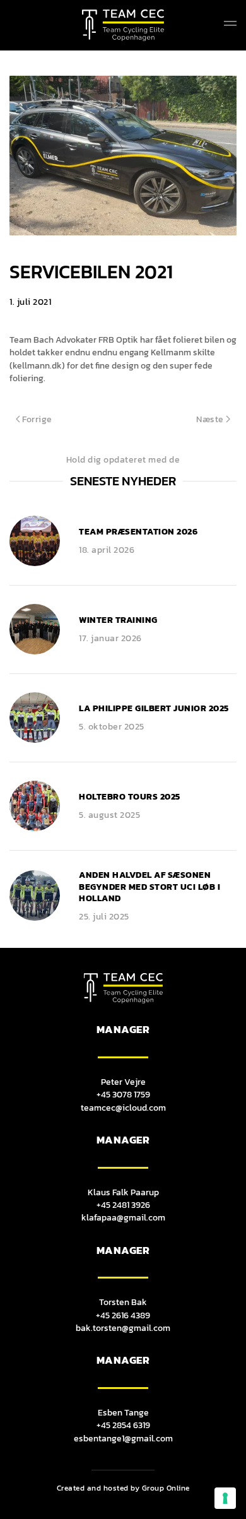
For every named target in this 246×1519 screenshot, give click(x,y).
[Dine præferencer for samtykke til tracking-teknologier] (225, 1498)
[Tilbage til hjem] (123, 25)
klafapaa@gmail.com (123, 1217)
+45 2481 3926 (123, 1204)
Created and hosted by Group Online (123, 1488)
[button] (230, 25)
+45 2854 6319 (123, 1425)
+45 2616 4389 (123, 1315)
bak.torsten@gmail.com (123, 1327)
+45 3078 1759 (123, 1094)
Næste (210, 419)
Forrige (37, 419)
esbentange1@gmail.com (123, 1438)
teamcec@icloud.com (123, 1107)
